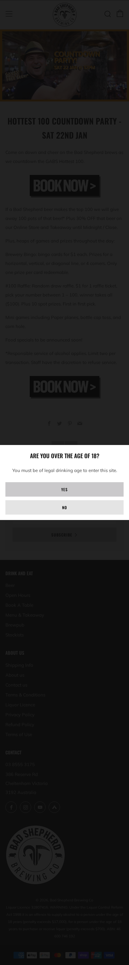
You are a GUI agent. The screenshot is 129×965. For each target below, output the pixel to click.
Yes (64, 489)
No (64, 507)
